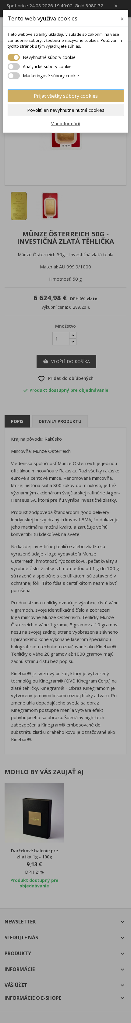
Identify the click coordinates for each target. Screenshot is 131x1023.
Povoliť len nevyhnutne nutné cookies (65, 110)
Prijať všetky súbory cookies (66, 96)
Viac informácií (65, 123)
